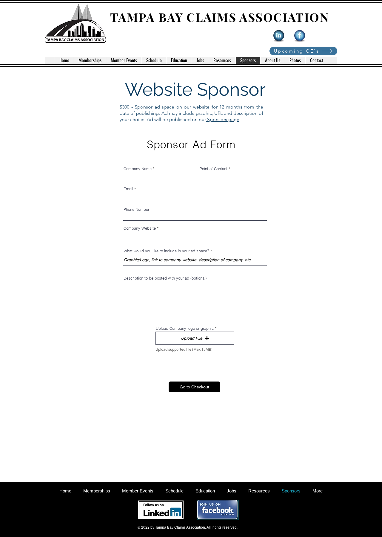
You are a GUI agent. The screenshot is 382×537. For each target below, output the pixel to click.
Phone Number (136, 209)
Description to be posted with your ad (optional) (165, 278)
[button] (194, 338)
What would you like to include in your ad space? (166, 251)
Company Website (140, 228)
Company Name (138, 169)
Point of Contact (213, 169)
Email (128, 189)
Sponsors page (222, 119)
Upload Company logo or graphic (185, 328)
